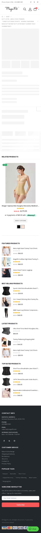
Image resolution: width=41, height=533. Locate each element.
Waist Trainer (33, 477)
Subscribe (20, 505)
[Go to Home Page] (2, 16)
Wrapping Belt (7, 481)
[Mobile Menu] (3, 9)
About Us (5, 459)
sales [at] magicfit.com (9, 429)
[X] (34, 2)
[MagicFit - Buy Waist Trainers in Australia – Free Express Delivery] (12, 9)
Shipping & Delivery (8, 454)
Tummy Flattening (21, 477)
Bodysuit (5, 474)
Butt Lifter (13, 474)
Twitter (9, 441)
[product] (6, 251)
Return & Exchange (8, 451)
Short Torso (22, 474)
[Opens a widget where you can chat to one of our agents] (33, 529)
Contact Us (5, 461)
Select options (20, 220)
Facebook (4, 441)
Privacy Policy (6, 464)
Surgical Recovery (8, 477)
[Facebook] (30, 2)
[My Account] (30, 9)
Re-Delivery (6, 456)
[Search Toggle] (25, 9)
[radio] (18, 226)
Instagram (14, 441)
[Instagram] (37, 2)
